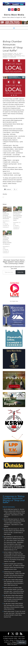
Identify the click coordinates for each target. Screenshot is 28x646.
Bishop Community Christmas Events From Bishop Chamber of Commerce (7, 240)
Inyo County (17, 56)
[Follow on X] (15, 9)
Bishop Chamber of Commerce (12, 54)
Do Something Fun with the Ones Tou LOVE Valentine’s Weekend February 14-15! (14, 547)
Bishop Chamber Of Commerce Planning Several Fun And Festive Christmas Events (17, 216)
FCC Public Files (14, 301)
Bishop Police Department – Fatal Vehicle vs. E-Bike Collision (14, 514)
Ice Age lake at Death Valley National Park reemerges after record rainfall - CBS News (13, 605)
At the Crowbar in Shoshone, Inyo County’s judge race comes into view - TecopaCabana (13, 554)
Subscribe (20, 272)
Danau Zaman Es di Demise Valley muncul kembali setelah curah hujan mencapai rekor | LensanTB (13, 589)
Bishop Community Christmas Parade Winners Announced (7, 215)
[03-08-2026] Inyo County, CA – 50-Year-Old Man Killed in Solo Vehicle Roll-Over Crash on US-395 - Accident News (14, 530)
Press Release (9, 53)
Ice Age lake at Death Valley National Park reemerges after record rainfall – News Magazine (13, 581)
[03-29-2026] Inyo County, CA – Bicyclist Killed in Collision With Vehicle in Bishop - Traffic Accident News (14, 511)
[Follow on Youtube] (18, 9)
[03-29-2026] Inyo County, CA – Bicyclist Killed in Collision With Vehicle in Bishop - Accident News (14, 520)
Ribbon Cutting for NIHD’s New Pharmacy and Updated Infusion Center (14, 567)
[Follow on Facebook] (9, 9)
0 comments (12, 57)
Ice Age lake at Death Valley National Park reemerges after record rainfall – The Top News (13, 597)
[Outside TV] (14, 468)
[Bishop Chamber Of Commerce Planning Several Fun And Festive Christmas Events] (17, 209)
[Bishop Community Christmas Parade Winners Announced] (7, 209)
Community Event (8, 56)
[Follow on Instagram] (12, 9)
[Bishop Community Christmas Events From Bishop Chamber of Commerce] (7, 233)
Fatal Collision (7, 534)
